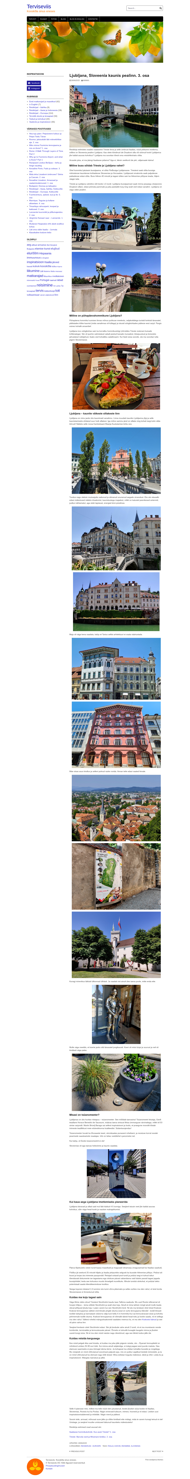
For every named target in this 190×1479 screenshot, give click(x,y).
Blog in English (77, 19)
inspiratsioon (35, 262)
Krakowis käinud (149, 1319)
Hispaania (45, 253)
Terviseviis (39, 6)
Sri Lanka (57, 286)
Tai (62, 286)
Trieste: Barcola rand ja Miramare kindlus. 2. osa (90, 1437)
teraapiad (31, 291)
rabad (60, 280)
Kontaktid (93, 19)
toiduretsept (49, 291)
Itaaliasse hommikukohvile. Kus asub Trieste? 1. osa (92, 1432)
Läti (41, 271)
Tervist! (32, 19)
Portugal (44, 280)
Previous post (78, 1451)
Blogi (63, 19)
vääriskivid (49, 295)
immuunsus (34, 257)
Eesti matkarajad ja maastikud (42, 101)
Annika (86, 80)
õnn (56, 295)
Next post (156, 1451)
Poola (37, 280)
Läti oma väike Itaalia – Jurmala (43, 229)
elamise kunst (42, 248)
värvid (42, 295)
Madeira (47, 271)
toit (57, 290)
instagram (35, 88)
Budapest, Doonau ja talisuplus (42, 186)
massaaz (58, 271)
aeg (29, 244)
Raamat (43, 19)
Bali (48, 245)
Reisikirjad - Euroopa (91, 1446)
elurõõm (33, 253)
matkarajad (35, 276)
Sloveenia (135, 1446)
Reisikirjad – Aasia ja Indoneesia (43, 110)
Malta (53, 271)
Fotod (54, 19)
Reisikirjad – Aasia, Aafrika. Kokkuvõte (46, 189)
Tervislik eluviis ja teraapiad (41, 116)
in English (33, 104)
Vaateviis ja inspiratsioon (40, 122)
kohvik (117, 1446)
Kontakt (49, 1469)
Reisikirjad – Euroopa (38, 113)
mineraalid (31, 280)
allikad (34, 245)
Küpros (59, 266)
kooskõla (45, 266)
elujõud (55, 248)
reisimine (126, 1446)
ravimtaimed (31, 286)
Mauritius (48, 276)
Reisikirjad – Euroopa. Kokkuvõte (43, 192)
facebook (35, 83)
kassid (29, 266)
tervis (40, 290)
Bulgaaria (30, 249)
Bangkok (53, 245)
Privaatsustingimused (55, 1466)
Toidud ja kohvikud (37, 119)
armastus (42, 245)
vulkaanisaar (33, 295)
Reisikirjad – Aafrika (37, 107)
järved (55, 262)
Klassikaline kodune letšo (40, 232)
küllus (54, 266)
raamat (53, 280)
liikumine (33, 271)
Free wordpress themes (154, 1460)
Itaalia (111, 1446)
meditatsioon (58, 276)
